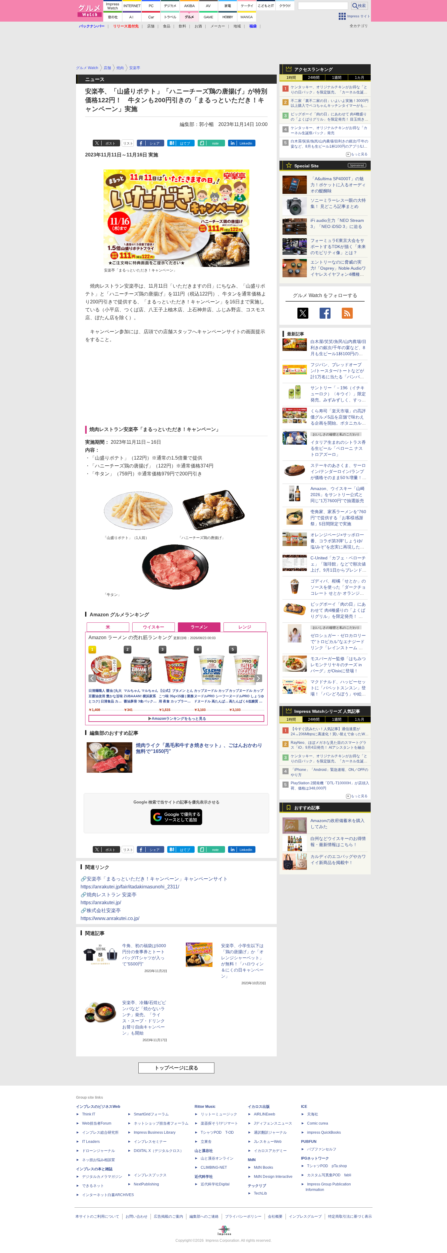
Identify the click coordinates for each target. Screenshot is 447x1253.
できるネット (93, 1186)
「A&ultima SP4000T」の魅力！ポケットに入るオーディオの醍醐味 (338, 184)
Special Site (306, 165)
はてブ (185, 143)
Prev (93, 678)
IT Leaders (91, 1141)
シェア (155, 143)
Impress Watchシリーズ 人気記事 (327, 711)
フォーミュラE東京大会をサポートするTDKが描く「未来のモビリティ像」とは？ (338, 246)
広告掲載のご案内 (168, 1216)
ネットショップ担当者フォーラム (161, 1123)
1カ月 (359, 77)
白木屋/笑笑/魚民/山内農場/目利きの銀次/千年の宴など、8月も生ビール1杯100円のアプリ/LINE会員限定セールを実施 (330, 146)
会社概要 (275, 1216)
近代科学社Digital (215, 1184)
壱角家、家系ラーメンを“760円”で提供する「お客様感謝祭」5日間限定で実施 (338, 517)
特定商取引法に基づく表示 (350, 1216)
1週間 (336, 77)
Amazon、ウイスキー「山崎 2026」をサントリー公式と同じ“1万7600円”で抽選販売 (337, 494)
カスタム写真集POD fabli (329, 1175)
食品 (166, 26)
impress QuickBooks (324, 1132)
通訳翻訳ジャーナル (270, 1132)
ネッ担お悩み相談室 (98, 1160)
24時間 (314, 77)
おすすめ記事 (307, 807)
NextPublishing (146, 1184)
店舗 (150, 26)
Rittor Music (205, 1106)
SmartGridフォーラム (151, 1114)
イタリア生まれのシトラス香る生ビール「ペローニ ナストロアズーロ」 (338, 448)
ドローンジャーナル (98, 1151)
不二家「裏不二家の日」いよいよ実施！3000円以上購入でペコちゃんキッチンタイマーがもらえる (330, 106)
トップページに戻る (176, 1067)
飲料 (182, 26)
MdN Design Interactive (273, 1176)
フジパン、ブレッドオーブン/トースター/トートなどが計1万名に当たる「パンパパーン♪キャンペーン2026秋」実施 (337, 376)
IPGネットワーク (315, 1158)
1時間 (291, 77)
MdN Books (263, 1167)
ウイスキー (153, 627)
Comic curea (317, 1123)
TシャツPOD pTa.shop (327, 1166)
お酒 (198, 26)
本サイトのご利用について (97, 1216)
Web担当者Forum (96, 1123)
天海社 (312, 1114)
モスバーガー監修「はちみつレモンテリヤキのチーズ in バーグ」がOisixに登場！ (338, 664)
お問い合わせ (136, 1216)
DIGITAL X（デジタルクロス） (159, 1151)
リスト (128, 143)
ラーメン (199, 627)
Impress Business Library (154, 1132)
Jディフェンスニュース (273, 1123)
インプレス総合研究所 (100, 1132)
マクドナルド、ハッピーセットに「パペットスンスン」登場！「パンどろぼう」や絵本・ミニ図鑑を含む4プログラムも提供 (338, 694)
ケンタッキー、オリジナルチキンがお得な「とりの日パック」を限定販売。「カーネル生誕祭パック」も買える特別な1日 (329, 92)
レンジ (244, 627)
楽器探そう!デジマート (219, 1123)
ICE (304, 1106)
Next (259, 678)
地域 (237, 26)
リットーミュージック (219, 1114)
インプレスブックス (150, 1175)
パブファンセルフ (321, 1149)
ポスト (111, 143)
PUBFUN (309, 1141)
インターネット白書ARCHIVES (108, 1195)
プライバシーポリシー (243, 1216)
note (215, 143)
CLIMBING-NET (214, 1167)
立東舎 (206, 1141)
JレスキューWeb (268, 1141)
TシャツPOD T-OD (217, 1132)
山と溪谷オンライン (217, 1158)
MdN (252, 1160)
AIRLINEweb (264, 1114)
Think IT (88, 1114)
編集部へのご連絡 (204, 1216)
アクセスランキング (313, 69)
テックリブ (257, 1186)
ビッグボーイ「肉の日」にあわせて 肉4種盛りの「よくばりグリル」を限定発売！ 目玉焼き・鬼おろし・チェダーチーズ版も (329, 119)
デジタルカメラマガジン (102, 1176)
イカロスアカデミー (270, 1151)
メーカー (217, 26)
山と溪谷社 (204, 1151)
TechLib (260, 1193)
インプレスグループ (305, 1216)
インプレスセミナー (150, 1141)
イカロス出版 (259, 1106)
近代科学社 (204, 1176)
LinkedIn (246, 143)
